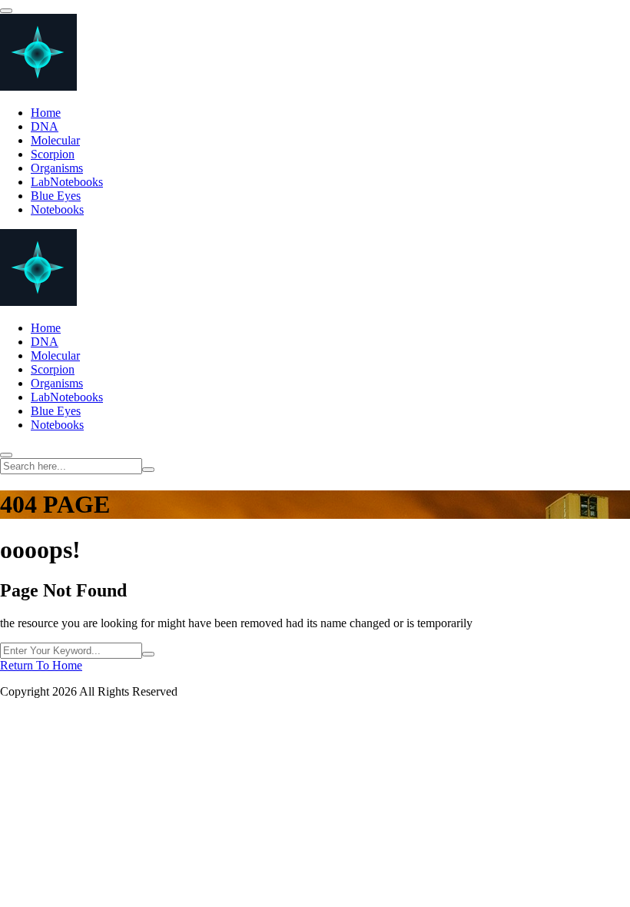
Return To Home (41, 665)
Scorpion (53, 154)
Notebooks (57, 209)
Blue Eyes (56, 195)
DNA (44, 126)
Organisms (57, 167)
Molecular (55, 140)
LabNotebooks (67, 181)
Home (46, 112)
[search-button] (148, 469)
